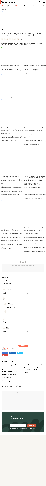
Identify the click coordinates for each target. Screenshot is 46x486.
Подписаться (31, 425)
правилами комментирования (7, 348)
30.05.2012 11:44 (8, 281)
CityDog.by (24, 254)
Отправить (23, 345)
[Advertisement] (23, 268)
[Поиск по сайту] (40, 2)
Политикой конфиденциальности (29, 428)
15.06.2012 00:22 (8, 319)
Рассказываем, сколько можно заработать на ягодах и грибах (11, 386)
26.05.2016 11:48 (8, 328)
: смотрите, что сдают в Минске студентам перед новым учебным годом (34, 370)
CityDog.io (3, 28)
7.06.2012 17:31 (8, 289)
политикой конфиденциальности (7, 346)
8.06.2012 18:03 (8, 298)
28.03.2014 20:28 (10, 304)
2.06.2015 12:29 (10, 312)
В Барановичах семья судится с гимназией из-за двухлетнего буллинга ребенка (11, 373)
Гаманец (3, 383)
